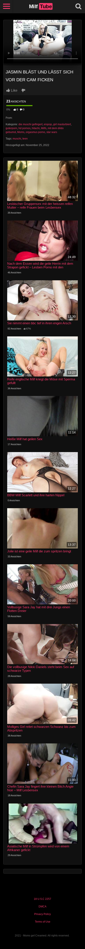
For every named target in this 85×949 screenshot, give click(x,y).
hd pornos (25, 128)
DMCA (42, 906)
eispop (48, 124)
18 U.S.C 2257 (42, 898)
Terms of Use (42, 921)
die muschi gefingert (30, 124)
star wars (51, 132)
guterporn (11, 128)
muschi (17, 138)
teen (25, 138)
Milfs (43, 128)
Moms (20, 132)
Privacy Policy (42, 914)
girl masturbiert (62, 124)
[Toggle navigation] (6, 6)
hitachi (36, 128)
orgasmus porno (35, 132)
